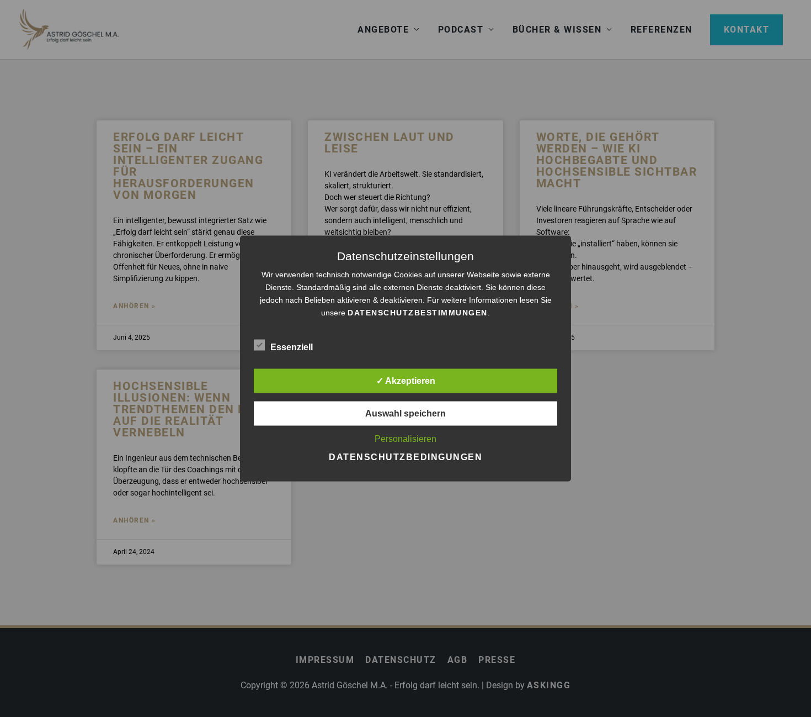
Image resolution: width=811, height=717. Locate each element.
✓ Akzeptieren (405, 381)
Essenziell (291, 347)
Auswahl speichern (405, 413)
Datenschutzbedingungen (405, 457)
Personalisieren (405, 439)
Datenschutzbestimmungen (418, 312)
